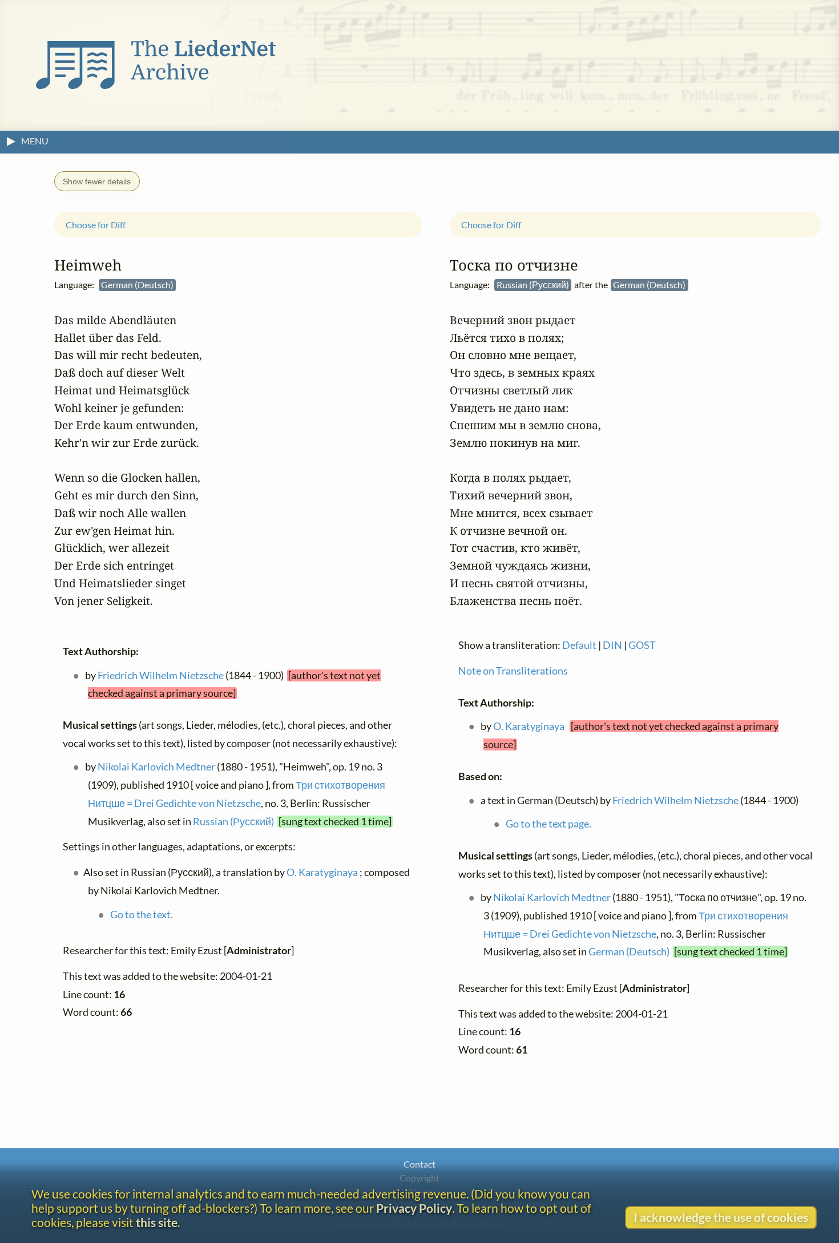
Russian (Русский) (233, 821)
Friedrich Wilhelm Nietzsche (161, 675)
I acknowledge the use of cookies (721, 1217)
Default (579, 645)
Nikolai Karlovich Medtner (156, 767)
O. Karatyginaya (322, 872)
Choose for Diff (96, 224)
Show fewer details (97, 181)
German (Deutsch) (628, 952)
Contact (419, 1164)
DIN (612, 645)
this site (157, 1222)
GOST (642, 645)
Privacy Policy (414, 1208)
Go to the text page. (548, 824)
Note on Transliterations (513, 671)
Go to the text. (141, 914)
